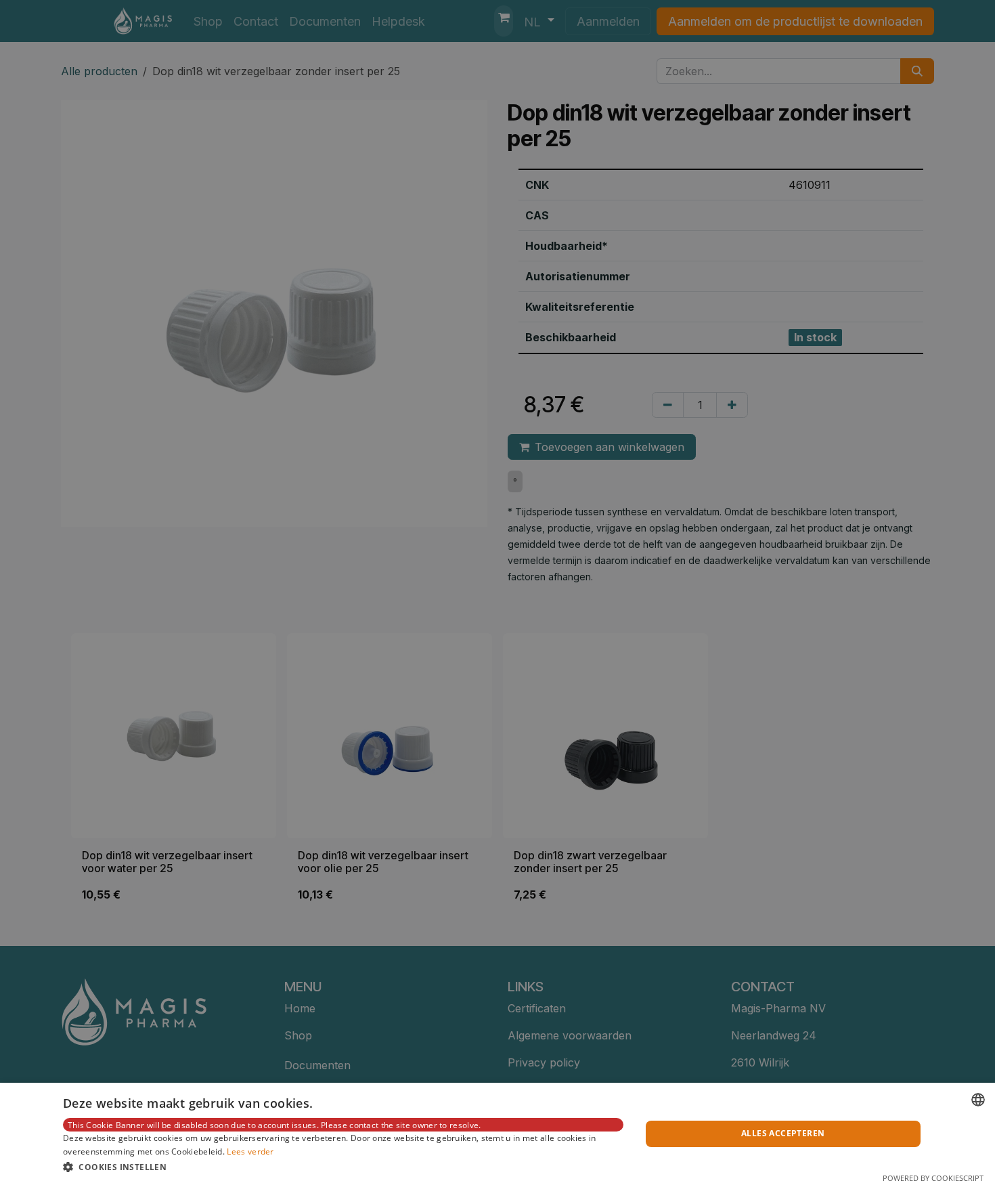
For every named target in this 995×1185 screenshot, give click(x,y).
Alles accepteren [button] (782, 1133)
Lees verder (250, 1151)
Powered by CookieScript (933, 1178)
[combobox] (978, 1099)
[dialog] (497, 1134)
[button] (343, 1167)
